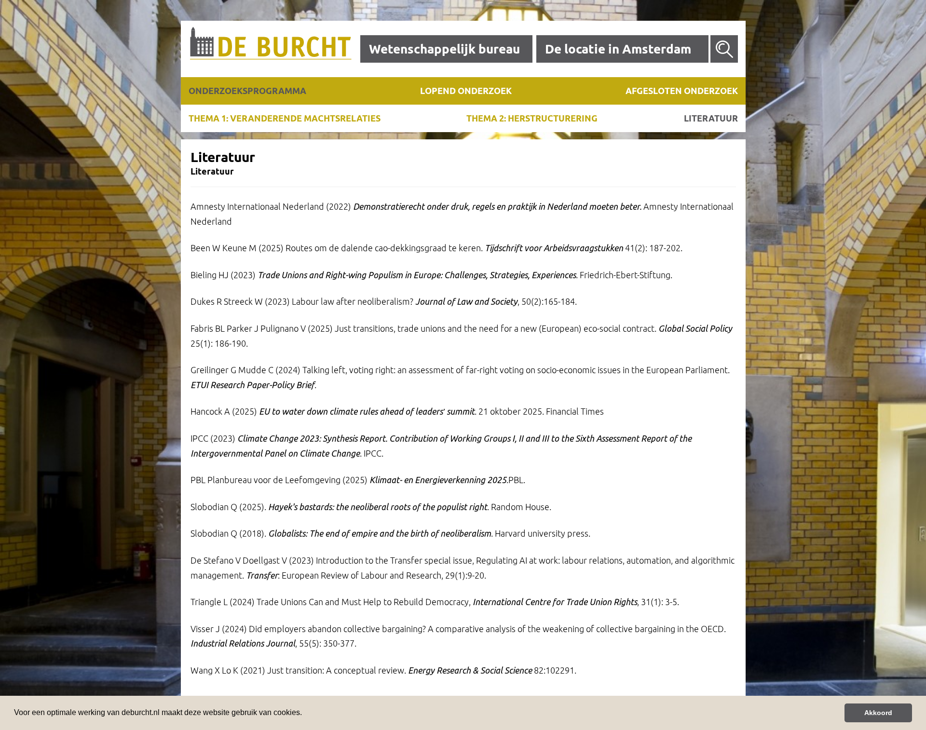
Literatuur (711, 118)
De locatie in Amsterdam (618, 49)
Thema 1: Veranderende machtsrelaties (285, 118)
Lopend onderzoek (466, 90)
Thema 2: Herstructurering (532, 118)
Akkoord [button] (878, 712)
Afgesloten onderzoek (682, 90)
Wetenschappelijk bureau (444, 49)
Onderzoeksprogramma (247, 90)
